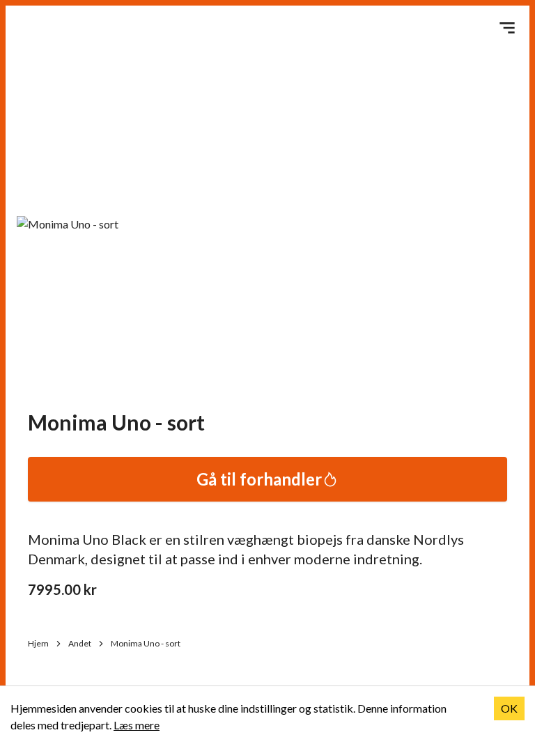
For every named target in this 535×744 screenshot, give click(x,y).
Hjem (38, 643)
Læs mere (137, 724)
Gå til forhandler (259, 479)
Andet (79, 643)
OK (509, 708)
